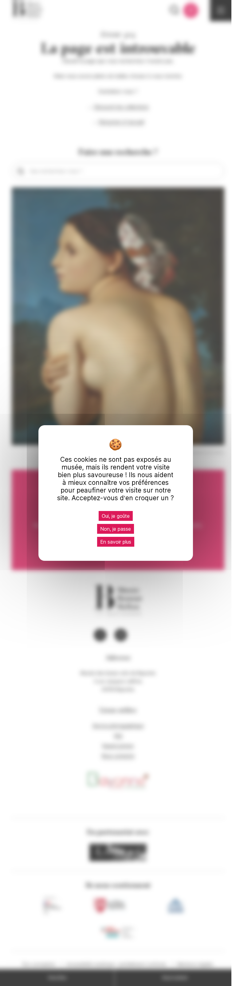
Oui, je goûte (116, 516)
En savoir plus (115, 542)
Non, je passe (115, 529)
